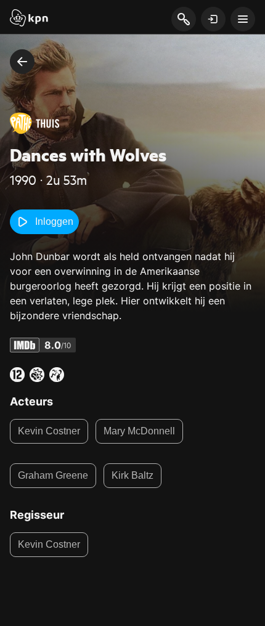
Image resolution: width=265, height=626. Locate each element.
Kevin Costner (49, 431)
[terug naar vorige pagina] (22, 61)
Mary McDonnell (139, 431)
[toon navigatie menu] (242, 19)
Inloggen (54, 221)
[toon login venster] (213, 19)
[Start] (29, 19)
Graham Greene (53, 475)
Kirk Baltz (132, 475)
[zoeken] (183, 19)
